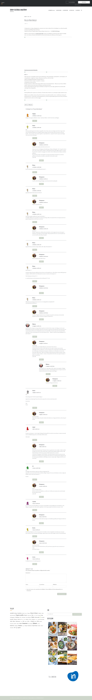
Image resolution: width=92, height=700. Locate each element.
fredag (41, 615)
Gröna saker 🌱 (38, 617)
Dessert (25, 615)
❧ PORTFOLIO (71, 10)
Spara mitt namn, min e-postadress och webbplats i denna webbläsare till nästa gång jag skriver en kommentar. (45, 590)
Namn (27, 584)
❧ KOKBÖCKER (65, 10)
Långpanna (33, 619)
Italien (19, 619)
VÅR (14, 627)
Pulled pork (30, 104)
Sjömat (35, 623)
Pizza (35, 621)
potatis (41, 621)
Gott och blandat (28, 617)
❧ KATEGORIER (58, 10)
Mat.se (36, 619)
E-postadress (41, 584)
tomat (39, 625)
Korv (22, 619)
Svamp (26, 625)
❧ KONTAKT (77, 10)
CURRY (42, 613)
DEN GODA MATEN (18, 9)
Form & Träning (37, 615)
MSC (23, 621)
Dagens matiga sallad (12, 615)
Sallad (20, 623)
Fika (32, 615)
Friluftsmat (17, 617)
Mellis (11, 621)
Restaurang (11, 623)
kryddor (27, 619)
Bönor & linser (34, 613)
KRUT (24, 619)
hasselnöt (12, 619)
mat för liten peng (41, 619)
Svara (35, 120)
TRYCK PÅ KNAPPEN (77, 614)
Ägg (16, 627)
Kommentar (28, 572)
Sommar (20, 625)
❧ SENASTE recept (51, 10)
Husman (15, 619)
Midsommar (18, 621)
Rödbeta (18, 623)
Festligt (28, 16)
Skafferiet (38, 623)
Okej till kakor (84, 2)
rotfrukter (15, 623)
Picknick (32, 621)
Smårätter (12, 625)
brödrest (26, 613)
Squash (23, 625)
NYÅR (28, 621)
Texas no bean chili (39, 33)
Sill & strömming (30, 623)
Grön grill (42, 617)
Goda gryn (23, 617)
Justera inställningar (78, 4)
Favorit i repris (29, 615)
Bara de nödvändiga (72, 2)
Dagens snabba (20, 615)
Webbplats (55, 584)
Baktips (15, 613)
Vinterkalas (11, 627)
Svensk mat (30, 625)
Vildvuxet (42, 625)
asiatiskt (12, 613)
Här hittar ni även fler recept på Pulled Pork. (30, 70)
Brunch (23, 613)
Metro (14, 621)
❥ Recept (26, 16)
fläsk (26, 104)
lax (30, 619)
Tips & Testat (35, 625)
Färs (20, 617)
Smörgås (16, 625)
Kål (29, 619)
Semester (25, 623)
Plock (38, 621)
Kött (30, 16)
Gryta (32, 617)
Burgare (28, 613)
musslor (26, 621)
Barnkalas (20, 613)
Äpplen (19, 627)
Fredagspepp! (12, 617)
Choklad (39, 613)
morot (21, 621)
